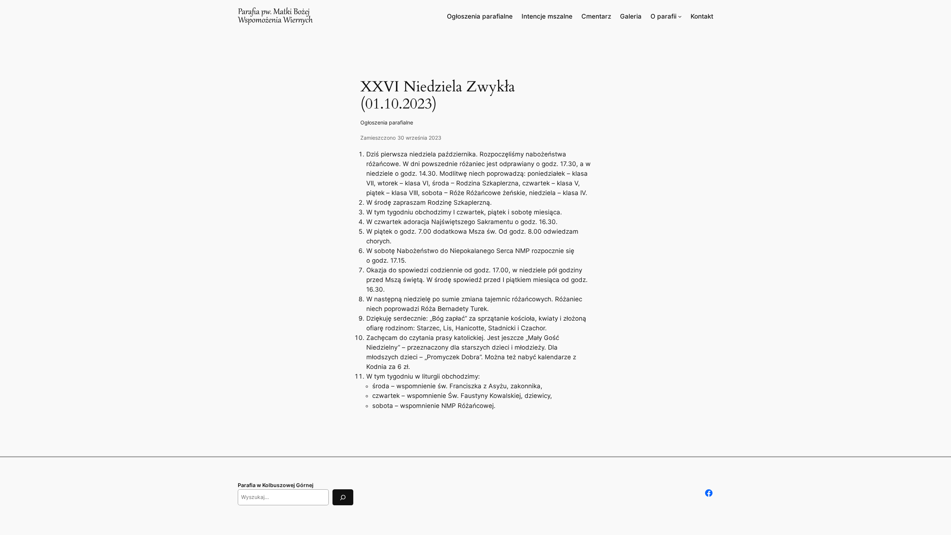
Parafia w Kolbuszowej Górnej (276, 485)
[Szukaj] (342, 497)
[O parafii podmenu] (680, 16)
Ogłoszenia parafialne (386, 122)
